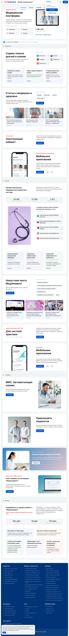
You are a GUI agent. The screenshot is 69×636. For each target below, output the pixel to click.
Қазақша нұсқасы (49, 608)
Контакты (27, 615)
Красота (54, 95)
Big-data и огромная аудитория (47, 530)
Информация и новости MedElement (45, 294)
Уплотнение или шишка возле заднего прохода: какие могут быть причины (14, 121)
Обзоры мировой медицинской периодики (34, 584)
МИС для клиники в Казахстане (52, 570)
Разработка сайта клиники (51, 589)
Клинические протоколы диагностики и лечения (33, 582)
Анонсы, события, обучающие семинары (46, 288)
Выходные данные (29, 617)
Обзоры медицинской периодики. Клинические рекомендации (50, 285)
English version (49, 612)
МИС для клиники (49, 568)
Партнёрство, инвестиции (15, 530)
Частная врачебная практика (31, 568)
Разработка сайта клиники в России (53, 591)
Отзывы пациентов (8, 572)
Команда (27, 610)
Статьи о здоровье (8, 577)
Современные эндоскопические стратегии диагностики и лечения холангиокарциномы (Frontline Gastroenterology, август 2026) (34, 314)
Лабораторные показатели (30, 593)
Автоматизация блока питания (52, 585)
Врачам (31, 7)
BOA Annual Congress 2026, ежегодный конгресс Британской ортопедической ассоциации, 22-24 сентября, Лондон (53, 314)
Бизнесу (25, 33)
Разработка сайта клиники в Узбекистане (54, 600)
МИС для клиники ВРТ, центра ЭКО (53, 579)
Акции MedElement (41, 291)
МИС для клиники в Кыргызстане (52, 575)
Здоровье (39, 95)
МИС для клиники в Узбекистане (52, 572)
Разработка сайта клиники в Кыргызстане (54, 598)
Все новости (10, 293)
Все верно (52, 9)
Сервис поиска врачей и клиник (10, 568)
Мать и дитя (47, 95)
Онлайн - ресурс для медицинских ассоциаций (53, 543)
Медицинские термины (30, 595)
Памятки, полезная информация (10, 579)
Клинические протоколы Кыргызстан (32, 577)
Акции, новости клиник (8, 570)
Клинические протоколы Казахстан (32, 570)
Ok (4, 632)
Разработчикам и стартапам (10, 610)
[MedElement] (10, 2)
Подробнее (40, 143)
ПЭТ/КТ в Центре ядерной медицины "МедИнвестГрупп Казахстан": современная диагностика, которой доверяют (53, 121)
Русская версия (49, 606)
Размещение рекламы (8, 608)
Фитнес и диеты (40, 98)
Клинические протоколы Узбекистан (32, 579)
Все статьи (40, 103)
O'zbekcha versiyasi (50, 610)
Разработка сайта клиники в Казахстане (54, 593)
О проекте (27, 608)
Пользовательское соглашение (31, 606)
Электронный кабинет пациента (10, 581)
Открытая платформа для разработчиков (14, 542)
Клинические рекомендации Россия (32, 572)
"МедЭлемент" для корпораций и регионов (34, 542)
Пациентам (23, 7)
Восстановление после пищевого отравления (32, 120)
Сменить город (52, 13)
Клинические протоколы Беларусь (32, 575)
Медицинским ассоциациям (10, 612)
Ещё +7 (57, 294)
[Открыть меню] (2, 2)
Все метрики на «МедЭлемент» (44, 34)
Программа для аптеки (51, 583)
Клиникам (38, 7)
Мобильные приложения (9, 583)
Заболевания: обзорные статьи (31, 586)
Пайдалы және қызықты (42, 282)
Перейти (9, 81)
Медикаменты (28, 591)
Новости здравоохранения (30, 588)
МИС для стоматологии (51, 577)
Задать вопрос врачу (8, 575)
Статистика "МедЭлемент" (30, 612)
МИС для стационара (50, 581)
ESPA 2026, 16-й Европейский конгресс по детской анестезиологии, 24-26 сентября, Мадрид (14, 314)
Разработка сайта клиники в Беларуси (54, 596)
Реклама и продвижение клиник (52, 587)
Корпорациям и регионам (9, 615)
